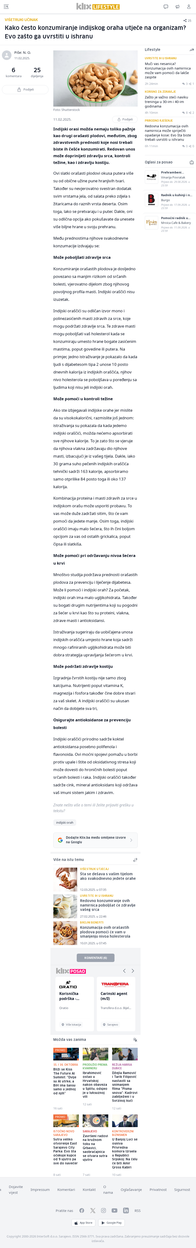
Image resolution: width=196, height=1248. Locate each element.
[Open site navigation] (6, 6)
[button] (124, 971)
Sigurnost (182, 1189)
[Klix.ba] (98, 6)
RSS (138, 1210)
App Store (86, 1222)
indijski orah (64, 822)
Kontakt (89, 1189)
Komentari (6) (95, 958)
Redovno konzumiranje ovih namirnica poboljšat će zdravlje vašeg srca (108, 905)
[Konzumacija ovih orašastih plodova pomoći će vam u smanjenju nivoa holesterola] (65, 933)
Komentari (66, 1189)
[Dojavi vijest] (177, 6)
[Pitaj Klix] (166, 6)
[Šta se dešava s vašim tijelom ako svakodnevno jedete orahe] (65, 879)
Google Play (114, 1222)
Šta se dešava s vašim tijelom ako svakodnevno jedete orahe (108, 877)
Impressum (40, 1189)
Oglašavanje (131, 1189)
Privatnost (158, 1189)
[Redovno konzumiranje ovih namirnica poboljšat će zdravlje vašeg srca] (65, 906)
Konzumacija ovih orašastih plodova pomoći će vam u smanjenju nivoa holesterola (105, 932)
